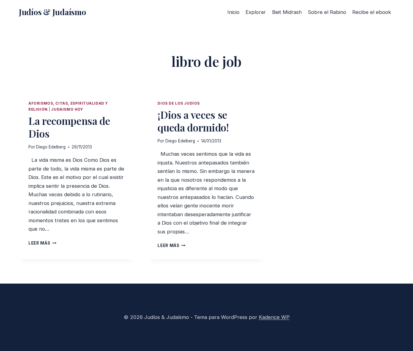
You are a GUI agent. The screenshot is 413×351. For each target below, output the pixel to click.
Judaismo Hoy (67, 109)
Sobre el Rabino (327, 12)
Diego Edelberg (51, 147)
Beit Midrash (287, 12)
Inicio (233, 12)
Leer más (42, 243)
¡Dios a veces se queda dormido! (193, 121)
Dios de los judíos (179, 103)
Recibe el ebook (371, 12)
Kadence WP (274, 317)
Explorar (256, 12)
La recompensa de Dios (69, 127)
